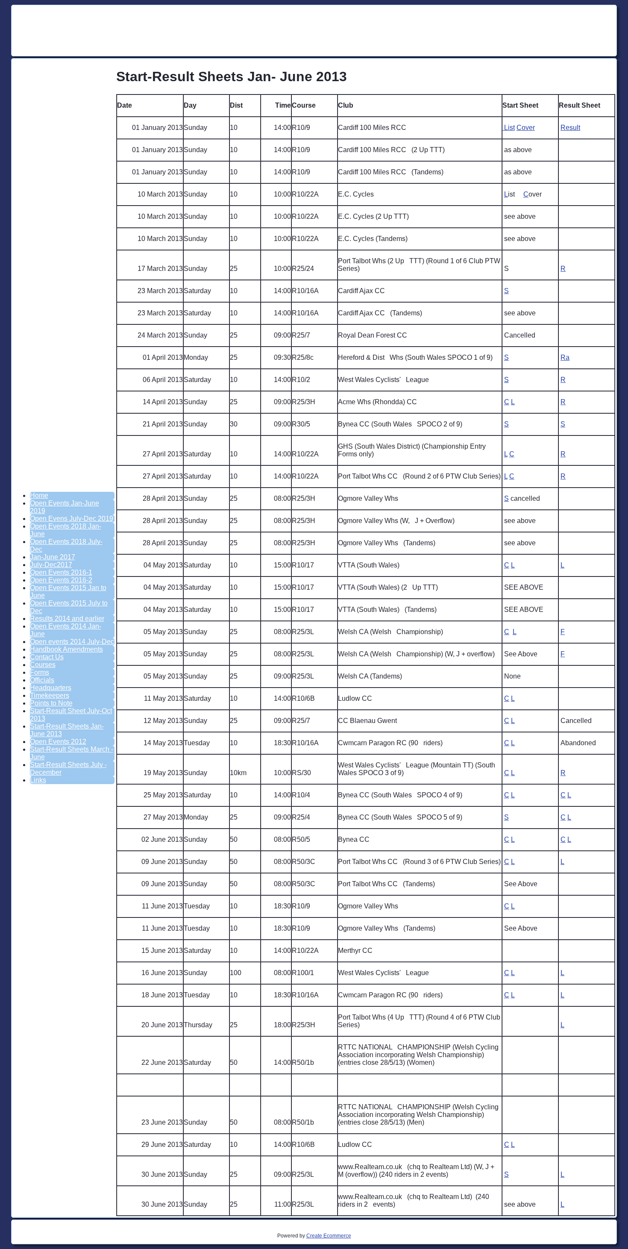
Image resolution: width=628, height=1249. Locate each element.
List (508, 127)
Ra (565, 357)
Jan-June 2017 (52, 557)
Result (570, 127)
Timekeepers (49, 695)
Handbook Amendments (66, 649)
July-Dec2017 (51, 564)
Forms (39, 672)
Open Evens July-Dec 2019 (71, 518)
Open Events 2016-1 (61, 572)
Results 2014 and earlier (67, 618)
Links (38, 780)
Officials (42, 680)
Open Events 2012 (58, 741)
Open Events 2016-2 (61, 580)
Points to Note (51, 703)
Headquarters (50, 687)
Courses (43, 664)
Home (39, 495)
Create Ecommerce (328, 1236)
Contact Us (47, 657)
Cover (525, 127)
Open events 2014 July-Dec (72, 641)
